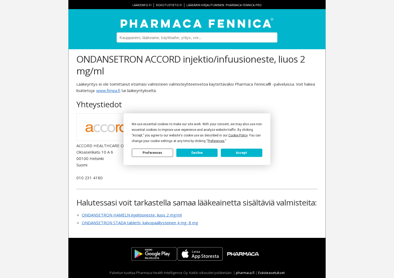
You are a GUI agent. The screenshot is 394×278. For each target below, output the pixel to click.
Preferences (152, 153)
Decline (197, 153)
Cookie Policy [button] (237, 135)
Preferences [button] (216, 141)
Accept (241, 153)
